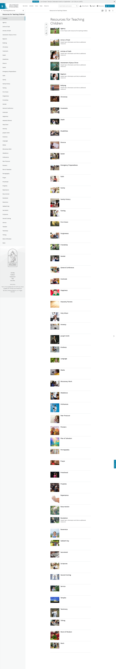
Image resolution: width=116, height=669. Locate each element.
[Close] (46, 24)
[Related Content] (109, 10)
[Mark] (46, 27)
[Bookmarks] (105, 10)
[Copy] (46, 31)
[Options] (112, 10)
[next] (113, 336)
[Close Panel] (23, 10)
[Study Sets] (102, 10)
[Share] (46, 33)
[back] (2, 10)
